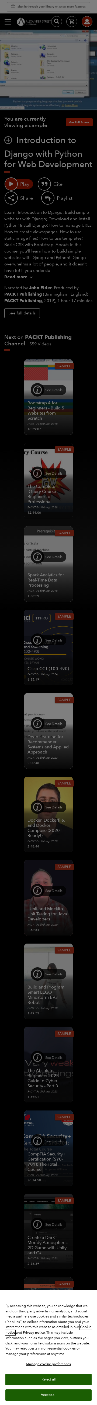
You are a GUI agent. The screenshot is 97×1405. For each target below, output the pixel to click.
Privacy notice (34, 1332)
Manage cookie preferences (48, 1364)
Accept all (48, 1394)
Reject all (48, 1379)
